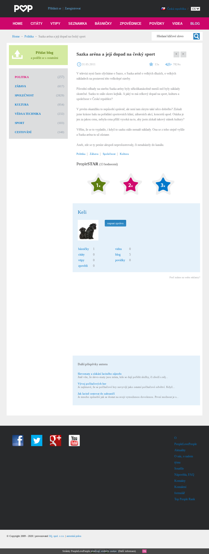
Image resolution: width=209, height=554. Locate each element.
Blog (195, 24)
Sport (19, 122)
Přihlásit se (54, 8)
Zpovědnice (130, 24)
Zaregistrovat (73, 8)
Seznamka (77, 24)
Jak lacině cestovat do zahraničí (96, 393)
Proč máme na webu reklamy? (184, 277)
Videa (177, 24)
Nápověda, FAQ (184, 474)
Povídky (156, 24)
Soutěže (179, 468)
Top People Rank (184, 499)
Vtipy (55, 24)
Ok (144, 551)
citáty (81, 254)
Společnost (24, 95)
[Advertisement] (136, 318)
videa (118, 249)
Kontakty (180, 481)
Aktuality (180, 450)
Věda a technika (28, 113)
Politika (29, 36)
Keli (82, 212)
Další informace (127, 551)
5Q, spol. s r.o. (56, 536)
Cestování (23, 132)
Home (18, 24)
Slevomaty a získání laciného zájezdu (100, 373)
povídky (120, 260)
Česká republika (177, 8)
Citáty (37, 24)
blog (118, 254)
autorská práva (74, 536)
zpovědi (83, 266)
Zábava (20, 86)
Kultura (22, 104)
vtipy (81, 260)
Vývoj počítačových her (92, 383)
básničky (83, 249)
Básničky (103, 24)
